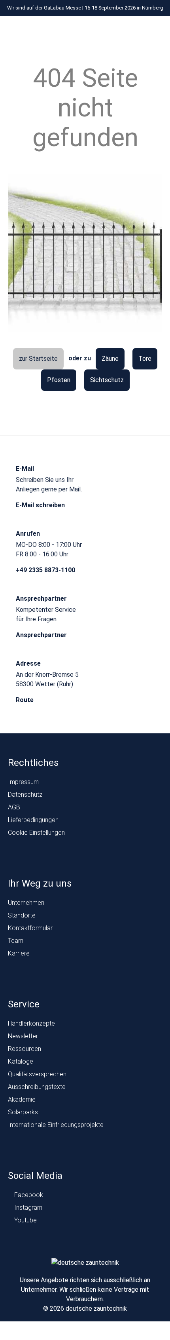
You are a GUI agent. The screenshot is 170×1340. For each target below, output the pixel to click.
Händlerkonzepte (31, 1023)
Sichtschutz (107, 380)
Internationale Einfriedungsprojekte (56, 1125)
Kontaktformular (30, 928)
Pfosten (58, 380)
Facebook (28, 1195)
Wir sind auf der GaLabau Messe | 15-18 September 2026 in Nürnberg (85, 8)
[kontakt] (110, 31)
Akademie (22, 1099)
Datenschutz (25, 794)
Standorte (22, 915)
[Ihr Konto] (125, 31)
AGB (14, 807)
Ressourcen (24, 1049)
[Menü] (62, 31)
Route (25, 700)
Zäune (110, 358)
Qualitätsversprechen (37, 1074)
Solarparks (23, 1112)
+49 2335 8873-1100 (46, 570)
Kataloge (20, 1061)
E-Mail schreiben (41, 505)
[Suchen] (140, 31)
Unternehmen (26, 902)
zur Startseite (38, 358)
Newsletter (23, 1036)
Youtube (25, 1220)
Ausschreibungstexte (37, 1087)
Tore (144, 358)
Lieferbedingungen (33, 820)
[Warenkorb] (155, 31)
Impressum (23, 782)
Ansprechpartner (42, 635)
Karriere (19, 953)
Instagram (27, 1207)
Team (15, 940)
